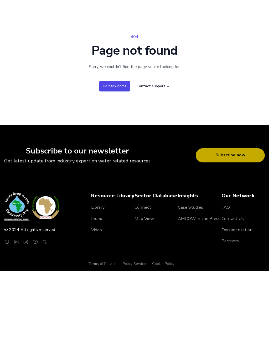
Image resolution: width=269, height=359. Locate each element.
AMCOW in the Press (199, 219)
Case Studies (190, 207)
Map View (144, 219)
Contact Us (232, 219)
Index (96, 219)
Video (96, 230)
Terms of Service (102, 263)
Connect (142, 207)
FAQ (225, 207)
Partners (230, 241)
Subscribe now (230, 155)
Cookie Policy (163, 263)
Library (98, 207)
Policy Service (134, 263)
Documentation (236, 230)
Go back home (115, 86)
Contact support (153, 86)
